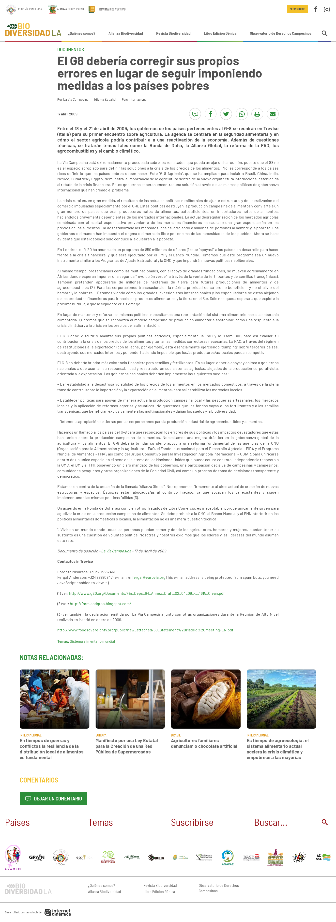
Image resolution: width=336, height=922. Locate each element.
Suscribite (297, 9)
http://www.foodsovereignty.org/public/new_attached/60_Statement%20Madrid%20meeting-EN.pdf (145, 629)
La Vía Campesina (76, 99)
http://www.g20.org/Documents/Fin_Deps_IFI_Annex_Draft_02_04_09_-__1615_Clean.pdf (147, 593)
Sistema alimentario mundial (92, 641)
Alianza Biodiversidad (125, 33)
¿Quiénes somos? (81, 33)
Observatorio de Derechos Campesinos (280, 33)
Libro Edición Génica (220, 33)
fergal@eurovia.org (149, 577)
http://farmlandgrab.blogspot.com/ (100, 603)
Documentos (70, 49)
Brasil (176, 735)
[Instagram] (326, 9)
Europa (101, 735)
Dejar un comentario (57, 798)
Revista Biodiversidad (173, 33)
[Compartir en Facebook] (210, 114)
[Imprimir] (257, 114)
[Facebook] (316, 9)
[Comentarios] (195, 114)
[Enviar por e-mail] (273, 114)
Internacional (138, 99)
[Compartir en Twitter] (226, 114)
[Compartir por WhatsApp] (241, 114)
